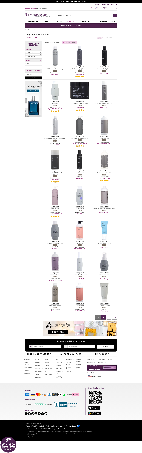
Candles (47, 365)
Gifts (113, 21)
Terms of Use (30, 426)
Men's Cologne (28, 367)
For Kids (47, 359)
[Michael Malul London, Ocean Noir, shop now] (33, 100)
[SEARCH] (115, 15)
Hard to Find (48, 374)
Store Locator (70, 375)
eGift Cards (59, 368)
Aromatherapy (39, 368)
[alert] (95, 8)
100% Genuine (70, 372)
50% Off (37, 359)
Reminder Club (102, 362)
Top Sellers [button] (109, 37)
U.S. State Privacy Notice (54, 426)
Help (112, 4)
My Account (90, 359)
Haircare (70, 21)
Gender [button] (28, 60)
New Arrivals (48, 368)
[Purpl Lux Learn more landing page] (102, 368)
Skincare (47, 21)
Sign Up (33, 77)
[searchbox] (85, 15)
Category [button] (29, 49)
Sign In (97, 4)
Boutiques (27, 373)
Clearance (37, 374)
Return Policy (70, 359)
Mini (46, 371)
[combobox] (87, 15)
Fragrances (33, 21)
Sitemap (78, 364)
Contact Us (59, 362)
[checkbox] (33, 53)
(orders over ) (36, 8)
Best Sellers (38, 371)
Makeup (59, 21)
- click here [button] (71, 26)
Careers (78, 372)
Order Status (105, 4)
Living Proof (70, 42)
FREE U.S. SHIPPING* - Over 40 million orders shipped (71, 1)
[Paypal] (49, 394)
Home (26, 30)
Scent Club (38, 377)
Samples (37, 362)
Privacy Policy (40, 426)
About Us (58, 365)
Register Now (91, 362)
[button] (55, 57)
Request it (79, 178)
